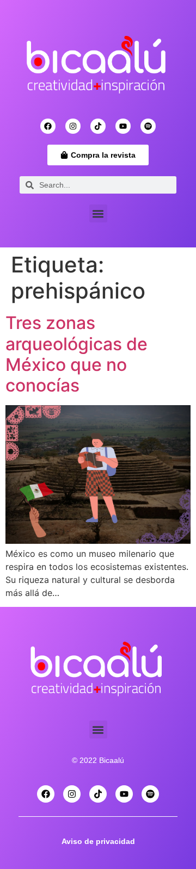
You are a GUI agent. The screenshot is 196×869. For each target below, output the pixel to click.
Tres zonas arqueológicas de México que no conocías (76, 354)
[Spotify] (148, 126)
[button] (98, 213)
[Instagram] (73, 126)
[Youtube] (123, 126)
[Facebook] (48, 126)
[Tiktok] (98, 126)
